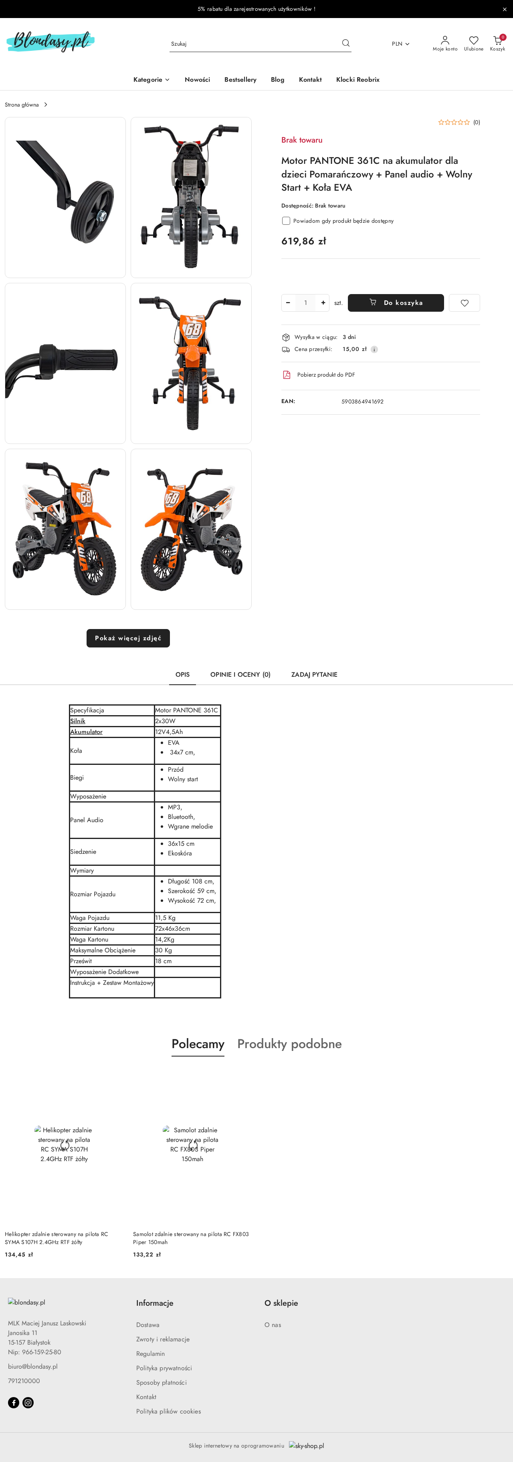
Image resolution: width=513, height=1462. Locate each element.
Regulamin (150, 1353)
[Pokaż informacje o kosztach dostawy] (374, 349)
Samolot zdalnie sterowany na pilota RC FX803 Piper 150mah (191, 1238)
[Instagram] (28, 1402)
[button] (65, 197)
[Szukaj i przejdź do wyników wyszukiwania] (345, 44)
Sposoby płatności (161, 1382)
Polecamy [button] (198, 1043)
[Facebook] (13, 1402)
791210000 (24, 1380)
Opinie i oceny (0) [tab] (240, 674)
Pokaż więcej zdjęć (128, 638)
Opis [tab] (183, 674)
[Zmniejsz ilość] (288, 302)
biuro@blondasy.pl (33, 1366)
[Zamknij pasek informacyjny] (504, 9)
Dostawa (148, 1324)
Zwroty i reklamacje (163, 1339)
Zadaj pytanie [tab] (314, 674)
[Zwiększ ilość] (323, 302)
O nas (273, 1324)
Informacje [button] (155, 1303)
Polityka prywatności (164, 1368)
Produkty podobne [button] (289, 1043)
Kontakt (146, 1397)
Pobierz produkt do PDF (326, 375)
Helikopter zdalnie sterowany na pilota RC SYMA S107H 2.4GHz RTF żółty (56, 1238)
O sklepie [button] (281, 1303)
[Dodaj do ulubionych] (464, 303)
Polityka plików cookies (168, 1411)
